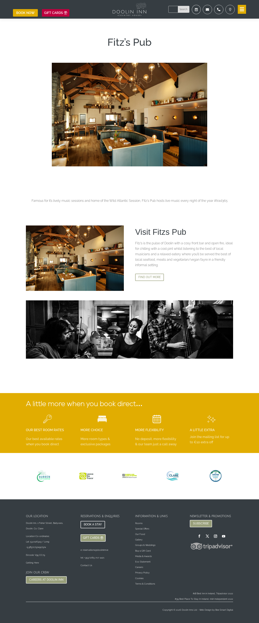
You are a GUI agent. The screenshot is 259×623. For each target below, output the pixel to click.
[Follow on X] (207, 536)
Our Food (140, 534)
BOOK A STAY (93, 524)
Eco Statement (143, 561)
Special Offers (142, 528)
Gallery (138, 539)
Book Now (25, 13)
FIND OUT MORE (149, 277)
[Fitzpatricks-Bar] (196, 13)
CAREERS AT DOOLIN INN (46, 579)
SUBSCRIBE (201, 523)
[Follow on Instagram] (215, 536)
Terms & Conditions (145, 584)
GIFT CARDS (91, 537)
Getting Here (32, 562)
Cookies (139, 578)
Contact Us (86, 565)
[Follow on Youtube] (223, 536)
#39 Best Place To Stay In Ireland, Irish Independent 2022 (204, 599)
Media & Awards (143, 556)
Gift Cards (53, 13)
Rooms (138, 523)
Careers (139, 567)
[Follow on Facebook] (199, 536)
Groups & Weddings (145, 545)
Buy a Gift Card (143, 551)
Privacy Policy (142, 572)
